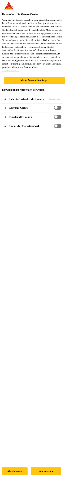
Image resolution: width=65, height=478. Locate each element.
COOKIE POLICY (10, 70)
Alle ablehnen (14, 471)
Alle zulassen (46, 471)
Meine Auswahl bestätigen (34, 80)
